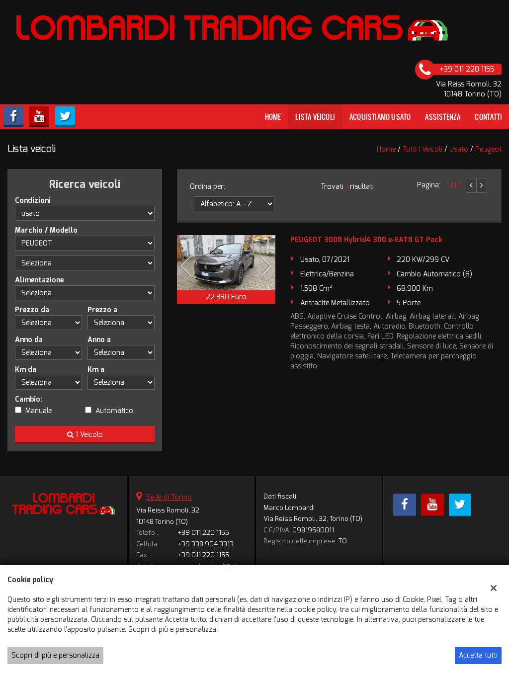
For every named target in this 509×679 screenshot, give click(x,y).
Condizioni (33, 200)
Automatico (114, 411)
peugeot (488, 149)
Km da (25, 369)
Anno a (99, 339)
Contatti (488, 116)
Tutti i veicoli (422, 149)
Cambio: (28, 399)
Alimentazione (39, 280)
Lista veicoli (315, 116)
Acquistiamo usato (380, 116)
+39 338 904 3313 (206, 544)
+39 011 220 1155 (203, 532)
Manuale (38, 411)
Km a (95, 369)
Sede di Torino (169, 497)
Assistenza (442, 116)
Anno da (29, 339)
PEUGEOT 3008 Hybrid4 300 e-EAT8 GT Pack (366, 240)
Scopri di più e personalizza (55, 655)
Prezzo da (32, 310)
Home (273, 116)
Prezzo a (102, 310)
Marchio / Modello (46, 230)
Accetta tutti (478, 655)
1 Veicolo (88, 434)
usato (458, 149)
